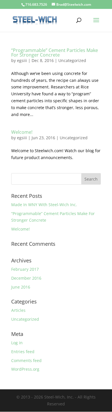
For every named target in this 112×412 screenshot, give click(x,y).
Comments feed (26, 360)
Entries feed (22, 351)
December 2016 (26, 278)
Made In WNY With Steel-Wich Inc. (44, 204)
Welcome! (21, 132)
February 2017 (25, 269)
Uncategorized (72, 60)
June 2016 (20, 287)
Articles (18, 310)
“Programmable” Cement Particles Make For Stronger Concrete (54, 52)
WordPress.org (25, 369)
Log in (17, 342)
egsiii (22, 60)
